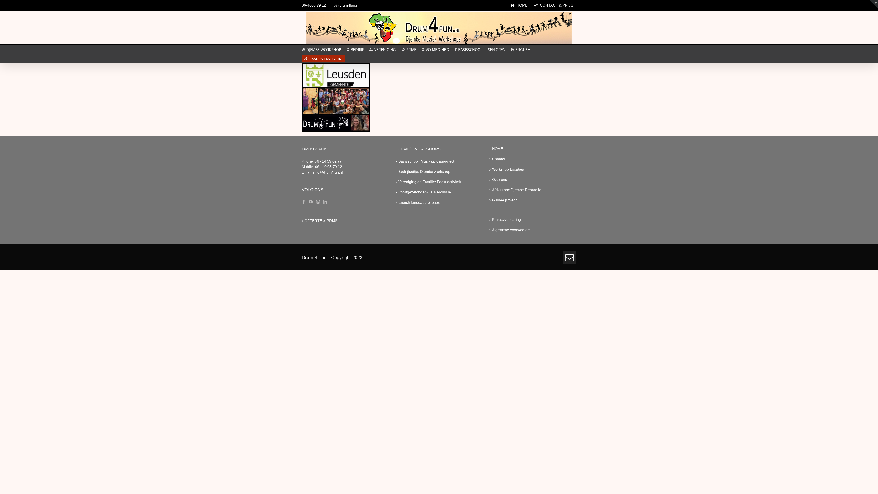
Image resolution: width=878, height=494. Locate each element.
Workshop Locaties (508, 169)
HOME (497, 149)
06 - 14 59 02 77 (328, 161)
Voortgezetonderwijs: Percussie (424, 192)
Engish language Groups (419, 202)
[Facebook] (303, 202)
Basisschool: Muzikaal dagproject (426, 161)
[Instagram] (318, 202)
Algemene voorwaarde (511, 230)
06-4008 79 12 (314, 5)
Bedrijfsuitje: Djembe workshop (424, 172)
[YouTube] (311, 202)
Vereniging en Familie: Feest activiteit (429, 182)
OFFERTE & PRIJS (321, 221)
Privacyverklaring (506, 220)
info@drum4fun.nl (344, 5)
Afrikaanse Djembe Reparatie (516, 190)
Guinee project (504, 200)
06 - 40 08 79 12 (328, 167)
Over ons (499, 180)
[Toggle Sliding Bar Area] (874, 4)
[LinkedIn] (325, 202)
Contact (498, 159)
